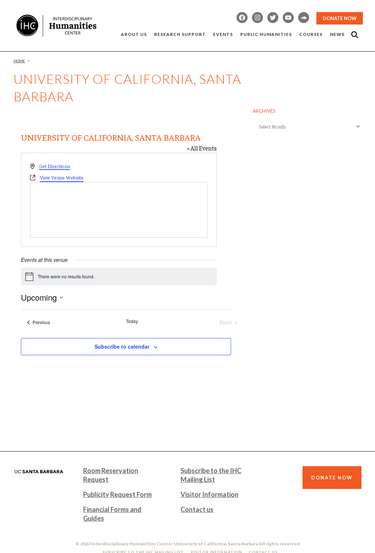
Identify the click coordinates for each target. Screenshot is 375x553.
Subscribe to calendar (121, 346)
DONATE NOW (340, 18)
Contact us (197, 509)
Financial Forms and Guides (112, 513)
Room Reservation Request (110, 475)
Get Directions (54, 166)
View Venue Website (61, 177)
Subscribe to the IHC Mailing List (211, 475)
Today (132, 321)
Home (19, 61)
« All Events (202, 148)
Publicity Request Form (117, 494)
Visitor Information (209, 494)
